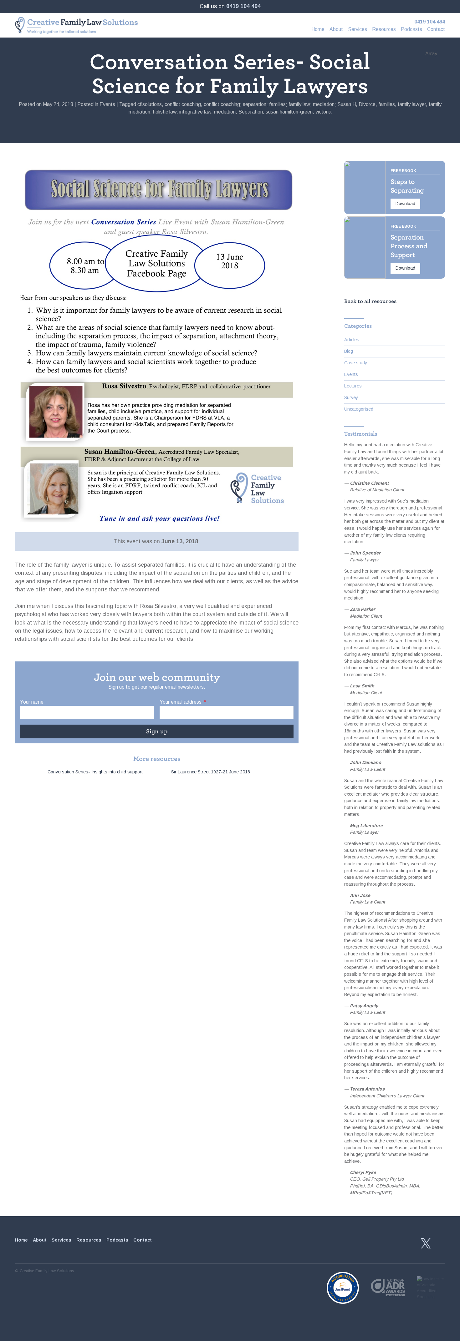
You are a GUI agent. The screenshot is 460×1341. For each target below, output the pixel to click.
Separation (250, 111)
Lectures (353, 385)
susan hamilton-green (289, 111)
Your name (31, 702)
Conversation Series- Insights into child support (95, 771)
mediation (225, 111)
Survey (351, 397)
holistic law (164, 111)
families (386, 104)
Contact (436, 29)
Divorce (367, 104)
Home (318, 29)
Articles (351, 339)
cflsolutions (149, 104)
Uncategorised (358, 409)
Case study (355, 362)
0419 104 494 (243, 6)
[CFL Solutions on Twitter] (426, 1243)
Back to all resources (370, 301)
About (336, 29)
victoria (323, 111)
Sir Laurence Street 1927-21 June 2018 (210, 771)
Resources (384, 29)
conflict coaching (183, 104)
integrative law (195, 111)
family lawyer (412, 104)
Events (107, 104)
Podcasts (411, 29)
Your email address (183, 702)
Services (357, 29)
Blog (348, 351)
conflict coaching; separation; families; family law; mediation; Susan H (280, 104)
